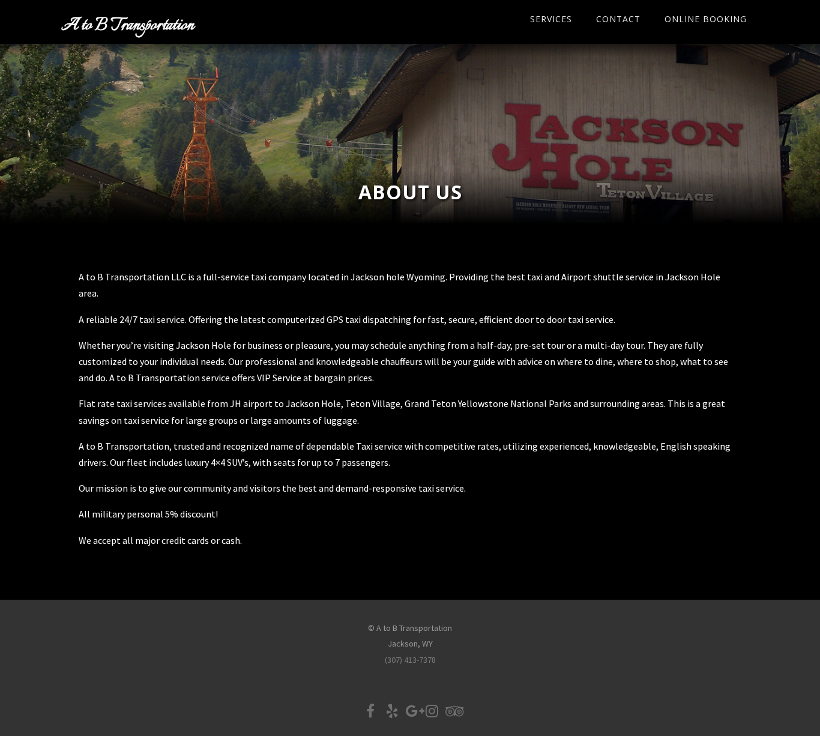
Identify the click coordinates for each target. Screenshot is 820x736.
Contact (618, 19)
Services (551, 19)
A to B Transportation (127, 25)
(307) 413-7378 (410, 659)
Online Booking (706, 19)
